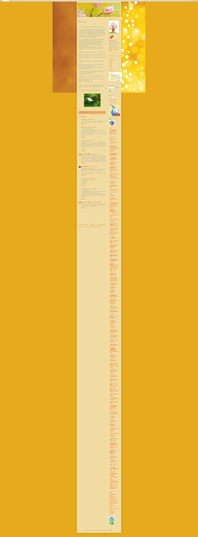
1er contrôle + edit (113, 284)
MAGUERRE (84, 166)
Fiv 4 (111, 58)
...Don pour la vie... (114, 335)
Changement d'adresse (112, 435)
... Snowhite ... (113, 423)
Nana (82, 140)
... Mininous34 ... (113, 456)
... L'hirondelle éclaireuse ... (113, 167)
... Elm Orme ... (113, 306)
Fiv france (112, 505)
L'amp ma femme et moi (114, 509)
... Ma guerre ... (113, 416)
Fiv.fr (111, 506)
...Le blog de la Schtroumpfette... (114, 406)
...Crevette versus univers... (113, 356)
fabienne (83, 127)
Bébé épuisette (113, 500)
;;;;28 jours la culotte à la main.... (114, 443)
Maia (111, 492)
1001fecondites (113, 498)
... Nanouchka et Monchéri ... (113, 488)
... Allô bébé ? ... (113, 181)
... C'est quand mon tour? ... (114, 439)
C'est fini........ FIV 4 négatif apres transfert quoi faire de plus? (114, 446)
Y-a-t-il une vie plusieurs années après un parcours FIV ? (113, 170)
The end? (112, 313)
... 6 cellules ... (113, 236)
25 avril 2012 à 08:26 (94, 202)
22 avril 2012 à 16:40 (91, 188)
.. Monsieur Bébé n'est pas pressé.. (114, 260)
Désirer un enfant (114, 501)
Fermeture (112, 327)
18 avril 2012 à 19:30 (92, 166)
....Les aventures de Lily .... (114, 241)
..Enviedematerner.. (114, 202)
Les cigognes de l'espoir (113, 495)
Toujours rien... (113, 182)
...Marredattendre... (114, 481)
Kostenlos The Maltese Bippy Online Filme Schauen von (113, 302)
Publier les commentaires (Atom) (92, 226)
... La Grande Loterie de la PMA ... (114, 468)
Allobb (82, 119)
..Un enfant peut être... (113, 175)
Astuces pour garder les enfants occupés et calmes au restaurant (114, 149)
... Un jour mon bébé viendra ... (113, 146)
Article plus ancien (101, 224)
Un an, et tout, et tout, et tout (113, 386)
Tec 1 (111, 64)
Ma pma (112, 510)
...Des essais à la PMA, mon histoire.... (113, 451)
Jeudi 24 (112, 395)
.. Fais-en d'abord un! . (113, 477)
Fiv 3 (111, 61)
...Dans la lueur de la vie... (114, 384)
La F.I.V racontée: (112, 102)
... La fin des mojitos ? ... (112, 291)
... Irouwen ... (112, 320)
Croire (111, 216)
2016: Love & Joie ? (114, 296)
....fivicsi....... (112, 479)
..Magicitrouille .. (113, 375)
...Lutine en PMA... (114, 228)
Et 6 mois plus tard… (114, 357)
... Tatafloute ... (113, 198)
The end (111, 457)
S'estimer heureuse (114, 461)
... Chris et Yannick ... (114, 190)
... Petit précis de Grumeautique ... (113, 154)
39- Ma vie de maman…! (113, 454)
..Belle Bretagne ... (113, 379)
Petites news (112, 221)
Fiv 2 (111, 65)
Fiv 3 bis (112, 60)
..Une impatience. (113, 142)
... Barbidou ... (112, 359)
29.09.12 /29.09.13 (112, 425)
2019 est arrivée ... (114, 191)
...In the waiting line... (114, 398)
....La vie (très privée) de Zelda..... (114, 158)
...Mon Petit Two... (113, 369)
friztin (102, 530)
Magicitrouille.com (113, 376)
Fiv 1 (111, 68)
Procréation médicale (112, 513)
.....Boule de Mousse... (112, 264)
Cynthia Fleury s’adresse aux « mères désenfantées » (114, 177)
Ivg (110, 465)
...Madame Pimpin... (114, 401)
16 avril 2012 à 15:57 (90, 119)
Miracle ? (112, 417)
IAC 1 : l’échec (113, 195)
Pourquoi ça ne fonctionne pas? (113, 212)
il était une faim (113, 287)
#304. (111, 402)
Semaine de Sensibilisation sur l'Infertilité (114, 322)
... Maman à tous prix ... (113, 485)
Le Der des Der (113, 360)
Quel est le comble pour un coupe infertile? (114, 371)
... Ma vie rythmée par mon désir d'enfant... (114, 246)
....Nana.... (111, 194)
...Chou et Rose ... (113, 344)
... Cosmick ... (112, 460)
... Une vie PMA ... (113, 464)
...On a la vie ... (113, 420)
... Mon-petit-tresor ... (114, 434)
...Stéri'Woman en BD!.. (113, 390)
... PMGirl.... (112, 475)
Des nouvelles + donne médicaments (114, 308)
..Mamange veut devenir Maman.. (113, 295)
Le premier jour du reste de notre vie (113, 337)
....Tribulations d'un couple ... (114, 251)
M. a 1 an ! (112, 247)
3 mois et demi (113, 440)
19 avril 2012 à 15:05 (91, 178)
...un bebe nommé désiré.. (114, 364)
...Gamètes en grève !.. (114, 220)
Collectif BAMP (113, 130)
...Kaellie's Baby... (113, 185)
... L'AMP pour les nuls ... (114, 340)
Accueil (92, 224)
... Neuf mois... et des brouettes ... (113, 330)
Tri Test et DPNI (113, 252)
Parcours (112, 69)
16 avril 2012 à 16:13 (89, 140)
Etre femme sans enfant (114, 504)
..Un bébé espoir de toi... (114, 215)
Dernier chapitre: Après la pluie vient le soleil (114, 351)
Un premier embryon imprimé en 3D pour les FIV (114, 366)
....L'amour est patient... (113, 274)
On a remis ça (112, 341)
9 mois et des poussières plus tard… (113, 408)
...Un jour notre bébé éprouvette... (114, 255)
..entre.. (84, 113)
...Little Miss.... (113, 326)
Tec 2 (111, 62)
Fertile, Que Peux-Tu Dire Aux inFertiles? (114, 413)
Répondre (83, 123)
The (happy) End (113, 237)
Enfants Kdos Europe (113, 497)
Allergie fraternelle (113, 155)
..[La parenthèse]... (114, 428)
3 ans (111, 256)
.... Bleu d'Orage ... (113, 277)
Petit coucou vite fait (114, 391)
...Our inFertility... (113, 412)
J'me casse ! (112, 317)
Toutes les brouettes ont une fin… (114, 332)
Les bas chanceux (113, 274)
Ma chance (112, 399)
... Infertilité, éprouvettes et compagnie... (113, 349)
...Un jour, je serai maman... (113, 163)
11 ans (111, 139)
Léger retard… (112, 159)
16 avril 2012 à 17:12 (94, 154)
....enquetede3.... (113, 283)
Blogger (111, 530)
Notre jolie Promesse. (114, 225)
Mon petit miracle (113, 345)
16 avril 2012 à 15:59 (91, 127)
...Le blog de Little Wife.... (114, 483)
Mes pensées (112, 164)
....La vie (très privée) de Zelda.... (114, 473)
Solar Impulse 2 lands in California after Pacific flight (113, 279)
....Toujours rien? (113, 138)
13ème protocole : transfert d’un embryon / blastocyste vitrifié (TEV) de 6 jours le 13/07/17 (114, 232)
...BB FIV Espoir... (113, 299)
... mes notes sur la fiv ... (114, 394)
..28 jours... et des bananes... (114, 316)
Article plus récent (83, 224)
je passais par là (113, 421)
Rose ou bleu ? (113, 242)
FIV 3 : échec (112, 470)
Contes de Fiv (86, 111)
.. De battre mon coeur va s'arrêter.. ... (114, 311)
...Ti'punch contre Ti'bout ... (113, 224)
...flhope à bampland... (112, 210)
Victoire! (111, 292)
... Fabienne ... (112, 287)
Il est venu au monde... (112, 430)
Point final (112, 260)
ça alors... (112, 143)
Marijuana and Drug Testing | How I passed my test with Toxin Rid (114, 205)
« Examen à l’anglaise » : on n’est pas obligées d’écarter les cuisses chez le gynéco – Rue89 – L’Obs (114, 268)
